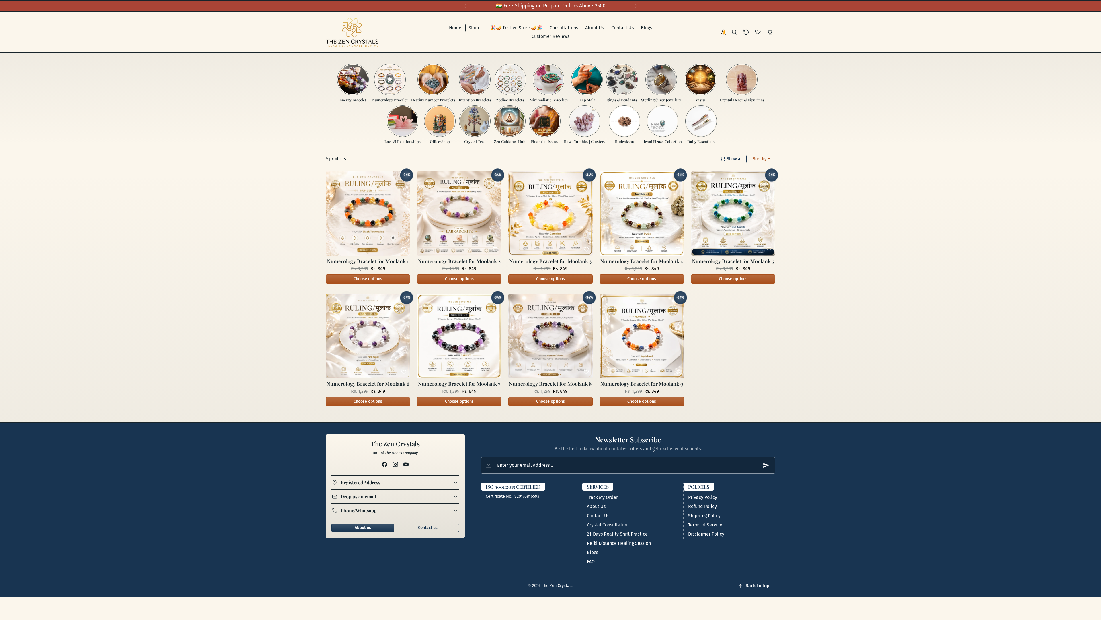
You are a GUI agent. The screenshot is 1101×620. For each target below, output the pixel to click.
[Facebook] (384, 464)
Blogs (646, 27)
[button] (734, 32)
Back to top (757, 585)
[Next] (636, 6)
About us (363, 527)
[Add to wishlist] (403, 249)
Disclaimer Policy (706, 534)
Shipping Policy (704, 515)
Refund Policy (702, 506)
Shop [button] (474, 27)
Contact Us (622, 27)
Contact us (428, 527)
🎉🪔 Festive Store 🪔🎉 (516, 27)
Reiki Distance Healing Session (619, 543)
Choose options (368, 278)
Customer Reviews (550, 36)
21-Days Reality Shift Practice (617, 534)
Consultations (564, 27)
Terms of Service (705, 525)
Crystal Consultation (608, 525)
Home (455, 27)
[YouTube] (406, 464)
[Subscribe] (766, 465)
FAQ (591, 561)
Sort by (760, 158)
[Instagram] (395, 464)
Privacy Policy (702, 497)
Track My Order (602, 497)
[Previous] (464, 6)
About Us (594, 27)
